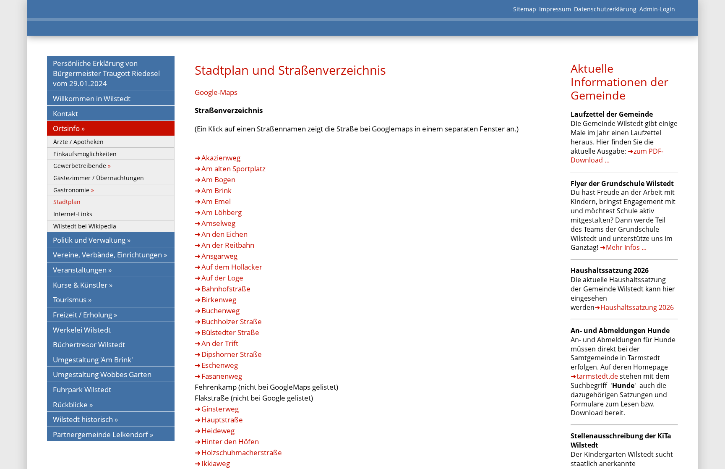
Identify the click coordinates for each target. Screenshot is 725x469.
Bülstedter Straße (230, 332)
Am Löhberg (221, 212)
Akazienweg (220, 157)
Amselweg (218, 223)
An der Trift (219, 343)
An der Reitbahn (227, 245)
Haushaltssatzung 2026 (637, 307)
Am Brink (216, 190)
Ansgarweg (219, 256)
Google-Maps (216, 92)
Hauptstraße (222, 419)
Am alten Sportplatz (233, 168)
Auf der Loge (222, 277)
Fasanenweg (221, 376)
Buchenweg (220, 310)
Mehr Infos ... (626, 247)
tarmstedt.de (597, 376)
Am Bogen (218, 179)
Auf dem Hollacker (231, 267)
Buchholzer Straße (231, 321)
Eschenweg (219, 365)
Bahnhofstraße (225, 288)
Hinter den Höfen (230, 441)
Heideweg (218, 430)
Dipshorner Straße (231, 354)
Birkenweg (218, 299)
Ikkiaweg (215, 463)
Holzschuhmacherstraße (241, 452)
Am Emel (216, 201)
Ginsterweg (220, 408)
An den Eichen (224, 234)
